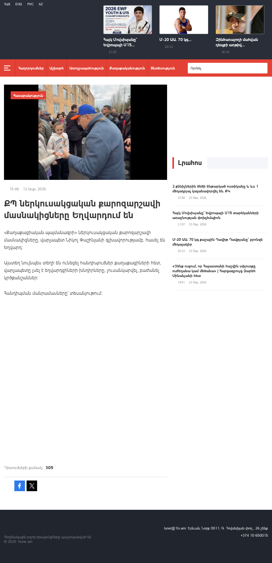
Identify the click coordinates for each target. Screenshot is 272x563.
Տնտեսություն (163, 67)
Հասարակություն (28, 95)
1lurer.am (24, 541)
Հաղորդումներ (31, 67)
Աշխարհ (56, 67)
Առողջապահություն (86, 67)
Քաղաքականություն (127, 67)
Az (41, 4)
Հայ (7, 4)
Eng (18, 4)
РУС (30, 4)
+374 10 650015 (254, 535)
